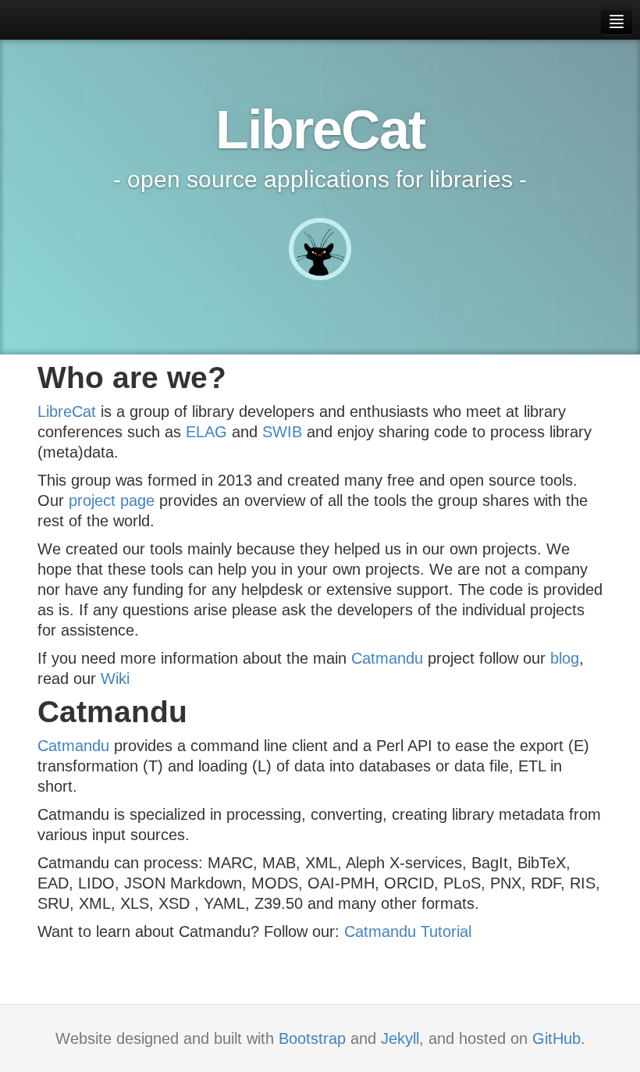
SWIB (282, 431)
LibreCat (66, 411)
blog (564, 658)
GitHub (556, 1038)
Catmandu (387, 658)
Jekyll (400, 1038)
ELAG (206, 431)
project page (112, 500)
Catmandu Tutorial (407, 931)
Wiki (115, 678)
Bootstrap (312, 1038)
